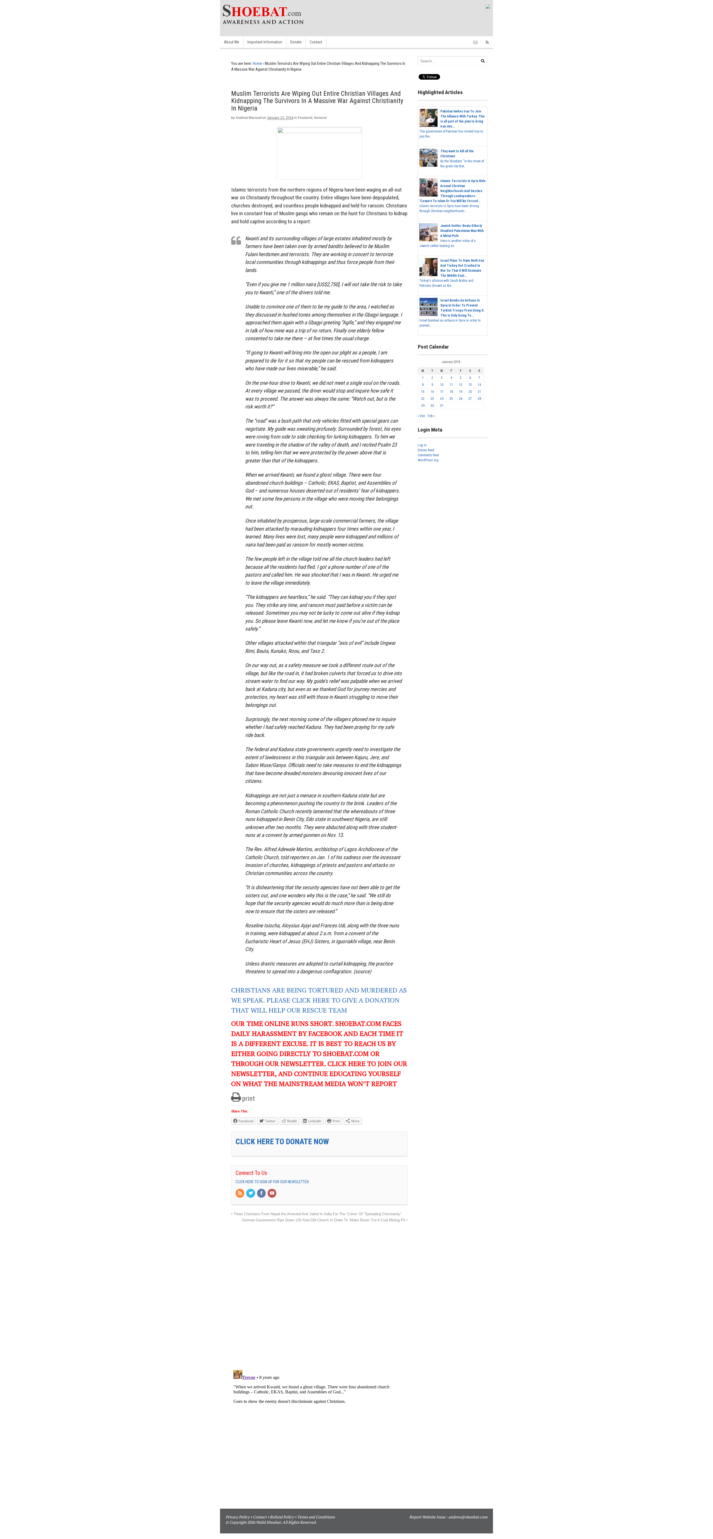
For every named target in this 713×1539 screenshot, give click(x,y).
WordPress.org (428, 460)
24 (441, 399)
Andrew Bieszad (249, 118)
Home (257, 63)
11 (451, 385)
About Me (231, 42)
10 (441, 385)
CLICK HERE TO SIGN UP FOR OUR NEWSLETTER (272, 1182)
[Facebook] (262, 1193)
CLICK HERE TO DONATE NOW (282, 1141)
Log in (422, 445)
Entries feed (426, 450)
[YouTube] (272, 1193)
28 (479, 399)
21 (479, 392)
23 (432, 399)
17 (441, 392)
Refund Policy (282, 1517)
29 (422, 406)
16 (432, 392)
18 (451, 392)
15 (422, 392)
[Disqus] (319, 1293)
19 (460, 392)
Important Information (264, 42)
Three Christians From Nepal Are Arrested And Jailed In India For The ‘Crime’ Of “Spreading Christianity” (317, 1214)
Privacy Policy (238, 1517)
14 (479, 385)
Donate (296, 42)
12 (460, 385)
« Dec (421, 416)
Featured (305, 118)
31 (441, 406)
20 (470, 392)
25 (451, 399)
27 (470, 399)
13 (470, 385)
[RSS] (240, 1193)
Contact (316, 42)
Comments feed (428, 455)
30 (432, 406)
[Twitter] (251, 1193)
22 (422, 399)
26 (460, 399)
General (320, 118)
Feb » (431, 416)
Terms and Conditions (316, 1517)
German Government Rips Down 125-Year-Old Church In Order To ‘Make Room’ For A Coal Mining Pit (324, 1220)
